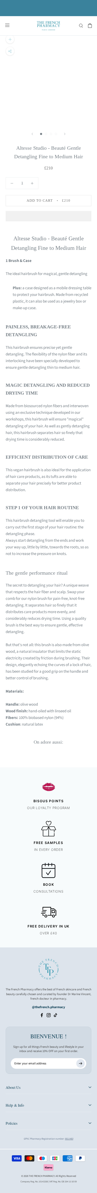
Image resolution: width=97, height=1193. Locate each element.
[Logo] (48, 26)
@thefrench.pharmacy (48, 1007)
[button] (48, 216)
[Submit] (80, 1063)
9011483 (69, 1139)
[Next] (64, 134)
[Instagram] (49, 1015)
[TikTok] (55, 1015)
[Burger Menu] (7, 26)
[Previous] (32, 134)
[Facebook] (42, 1015)
